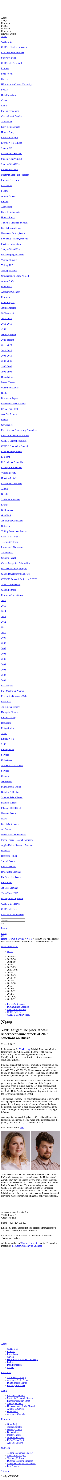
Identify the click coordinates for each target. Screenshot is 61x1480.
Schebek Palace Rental (12, 797)
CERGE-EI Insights (10, 536)
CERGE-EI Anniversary (12, 914)
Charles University (29, 1243)
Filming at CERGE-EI (11, 808)
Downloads (6, 286)
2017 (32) (11, 980)
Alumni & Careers (9, 281)
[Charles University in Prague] (30, 1293)
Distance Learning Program (14, 568)
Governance (7, 425)
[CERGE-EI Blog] (3, 1327)
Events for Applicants (11, 228)
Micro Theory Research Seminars (17, 840)
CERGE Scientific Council (14, 441)
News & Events (8, 813)
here (22, 1127)
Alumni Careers (8, 196)
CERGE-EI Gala (9, 909)
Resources (6, 701)
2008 (3, 643)
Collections (6, 760)
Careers (4, 79)
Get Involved (7, 510)
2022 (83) (11, 967)
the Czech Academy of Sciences (27, 1246)
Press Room (6, 73)
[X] (4, 1318)
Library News (7, 739)
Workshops (6, 781)
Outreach (5, 526)
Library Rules (7, 749)
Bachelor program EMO (12, 254)
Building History (9, 802)
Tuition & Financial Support (14, 222)
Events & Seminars (10, 824)
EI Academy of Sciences (12, 52)
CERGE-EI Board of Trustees (15, 435)
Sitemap (5, 1471)
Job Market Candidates (12, 520)
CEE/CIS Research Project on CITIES (19, 579)
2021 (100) (12, 970)
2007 (3, 648)
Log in (4, 928)
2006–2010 (6, 355)
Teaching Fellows (9, 542)
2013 (3, 616)
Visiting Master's (9, 270)
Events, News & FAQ (11, 143)
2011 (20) (11, 996)
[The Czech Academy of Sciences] (19, 1302)
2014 (3, 611)
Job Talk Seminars (9, 888)
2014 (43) (11, 988)
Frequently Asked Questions (14, 238)
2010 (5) (11, 999)
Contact (4, 100)
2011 (3, 627)
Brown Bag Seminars (11, 872)
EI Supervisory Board (11, 451)
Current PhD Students (11, 153)
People (4, 419)
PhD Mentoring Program (12, 691)
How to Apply (8, 132)
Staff (3, 744)
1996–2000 (6, 366)
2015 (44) (11, 986)
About (4, 36)
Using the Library (9, 712)
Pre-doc (4, 201)
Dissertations (7, 377)
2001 (3, 680)
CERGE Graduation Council (14, 446)
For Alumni (6, 882)
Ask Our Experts (9, 414)
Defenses (5, 850)
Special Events (8, 861)
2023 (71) (11, 964)
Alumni (4, 488)
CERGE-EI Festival (10, 904)
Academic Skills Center (12, 765)
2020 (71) (11, 972)
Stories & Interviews (10, 499)
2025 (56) (11, 959)
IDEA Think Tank (9, 409)
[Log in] (1, 931)
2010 (3, 632)
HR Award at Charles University (16, 84)
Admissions (6, 121)
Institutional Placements (12, 547)
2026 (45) (11, 956)
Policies (4, 89)
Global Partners (8, 590)
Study (4, 105)
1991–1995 (6, 371)
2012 (3, 621)
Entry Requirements (10, 127)
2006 (3, 653)
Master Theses (8, 382)
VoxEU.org (24, 1049)
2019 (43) (11, 975)
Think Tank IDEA (10, 893)
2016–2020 (6, 318)
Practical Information (11, 244)
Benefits (5, 494)
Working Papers (8, 334)
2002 (3, 675)
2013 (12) (11, 991)
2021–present (7, 313)
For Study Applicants (11, 877)
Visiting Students (9, 260)
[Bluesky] (4, 1339)
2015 (3, 606)
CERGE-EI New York (11, 63)
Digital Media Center (11, 786)
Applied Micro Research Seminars (17, 845)
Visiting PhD (7, 265)
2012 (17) (11, 994)
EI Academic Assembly (12, 462)
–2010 (4, 329)
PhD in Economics (10, 111)
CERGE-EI (6, 41)
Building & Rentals (10, 792)
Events (4, 504)
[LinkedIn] (3, 1307)
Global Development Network (15, 574)
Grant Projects (8, 302)
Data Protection (8, 95)
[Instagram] (3, 1331)
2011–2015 (6, 324)
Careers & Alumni (9, 169)
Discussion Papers (9, 398)
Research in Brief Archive (13, 403)
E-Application (7, 728)
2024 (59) (11, 962)
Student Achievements (11, 159)
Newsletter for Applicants (13, 233)
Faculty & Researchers (11, 467)
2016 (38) (11, 983)
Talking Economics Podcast (14, 531)
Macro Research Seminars (13, 834)
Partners (5, 68)
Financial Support (9, 137)
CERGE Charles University (14, 47)
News (4, 818)
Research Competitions (12, 595)
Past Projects (7, 685)
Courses (5, 776)
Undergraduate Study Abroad (15, 276)
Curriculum (6, 185)
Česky (4, 933)
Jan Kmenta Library (10, 707)
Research (5, 297)
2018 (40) (11, 978)
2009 (3, 637)
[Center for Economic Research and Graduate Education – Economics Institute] (12, 10)
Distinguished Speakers (12, 898)
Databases (6, 723)
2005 (3, 659)
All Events (6, 829)
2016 (3, 600)
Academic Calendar (10, 292)
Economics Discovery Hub (14, 696)
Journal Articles (8, 308)
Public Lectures (8, 866)
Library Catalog (8, 717)
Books (4, 393)
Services (5, 755)
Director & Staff (8, 478)
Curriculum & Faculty (11, 116)
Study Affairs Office (10, 164)
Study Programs (8, 57)
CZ (2, 936)
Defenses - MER (9, 856)
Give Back (6, 515)
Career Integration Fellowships (15, 563)
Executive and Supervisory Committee (19, 430)
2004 (3, 664)
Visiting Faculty (8, 473)
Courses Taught (8, 558)
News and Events (9, 946)
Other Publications (10, 387)
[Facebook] (2, 1311)
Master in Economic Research (15, 175)
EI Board (5, 457)
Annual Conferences (10, 584)
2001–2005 (6, 361)
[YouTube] (2, 1323)
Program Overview (10, 180)
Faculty (4, 190)
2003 (3, 669)
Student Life (7, 148)
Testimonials (7, 552)
